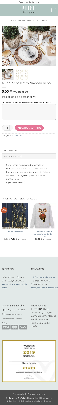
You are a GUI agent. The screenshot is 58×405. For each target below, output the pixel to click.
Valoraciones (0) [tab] (13, 156)
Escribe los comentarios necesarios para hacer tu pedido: (27, 102)
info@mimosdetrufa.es (44, 277)
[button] (3, 10)
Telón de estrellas (15, 232)
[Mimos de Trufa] (29, 10)
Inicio (12, 20)
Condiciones (45, 401)
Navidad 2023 (42, 20)
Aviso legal (34, 398)
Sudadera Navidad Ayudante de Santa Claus (43, 234)
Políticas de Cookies (28, 401)
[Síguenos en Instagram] (7, 291)
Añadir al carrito (29, 128)
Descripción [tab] (10, 151)
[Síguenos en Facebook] (4, 291)
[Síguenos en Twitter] (10, 291)
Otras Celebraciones (26, 20)
